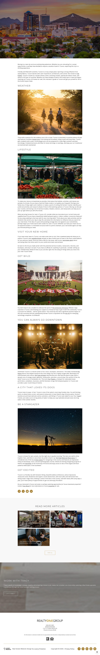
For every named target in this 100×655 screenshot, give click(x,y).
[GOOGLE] (94, 648)
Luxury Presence (40, 649)
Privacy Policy (69, 649)
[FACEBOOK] (79, 648)
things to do (36, 139)
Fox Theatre (52, 379)
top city (67, 313)
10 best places (38, 460)
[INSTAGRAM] (83, 648)
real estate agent (68, 240)
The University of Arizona (60, 308)
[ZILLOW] (90, 648)
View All (50, 552)
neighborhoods (36, 238)
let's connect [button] (10, 593)
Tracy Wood (25, 486)
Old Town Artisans (40, 375)
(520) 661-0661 (50, 625)
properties (51, 486)
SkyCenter (28, 463)
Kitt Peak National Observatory (65, 458)
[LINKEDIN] (87, 648)
